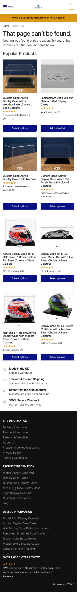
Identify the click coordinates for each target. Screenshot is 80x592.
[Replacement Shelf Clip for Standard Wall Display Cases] (57, 76)
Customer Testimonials (17, 498)
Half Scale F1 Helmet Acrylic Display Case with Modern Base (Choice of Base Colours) (19, 337)
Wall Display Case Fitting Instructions (26, 528)
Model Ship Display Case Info (21, 518)
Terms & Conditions (15, 457)
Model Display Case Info (18, 472)
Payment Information (16, 432)
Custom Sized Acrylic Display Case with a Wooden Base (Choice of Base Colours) (18, 102)
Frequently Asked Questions (21, 447)
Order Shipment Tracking (19, 548)
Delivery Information (15, 427)
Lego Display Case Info (17, 493)
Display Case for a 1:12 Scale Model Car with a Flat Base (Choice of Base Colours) (57, 258)
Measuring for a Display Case (21, 488)
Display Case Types (15, 477)
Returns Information (15, 437)
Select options (20, 128)
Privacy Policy (12, 452)
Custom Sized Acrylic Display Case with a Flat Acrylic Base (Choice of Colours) (55, 180)
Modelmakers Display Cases (21, 543)
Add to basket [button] (57, 128)
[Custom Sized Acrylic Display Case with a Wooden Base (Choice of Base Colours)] (20, 76)
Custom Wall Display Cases (20, 482)
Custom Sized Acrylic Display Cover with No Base (20, 177)
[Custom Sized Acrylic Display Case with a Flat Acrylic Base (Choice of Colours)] (57, 154)
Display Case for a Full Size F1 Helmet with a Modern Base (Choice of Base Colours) (57, 330)
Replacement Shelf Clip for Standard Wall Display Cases (57, 101)
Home (6, 25)
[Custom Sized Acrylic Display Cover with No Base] (20, 154)
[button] (71, 7)
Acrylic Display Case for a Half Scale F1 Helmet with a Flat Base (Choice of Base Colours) (19, 258)
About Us (9, 442)
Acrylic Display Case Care (19, 523)
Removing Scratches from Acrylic (24, 533)
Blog (6, 503)
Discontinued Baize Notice (19, 538)
